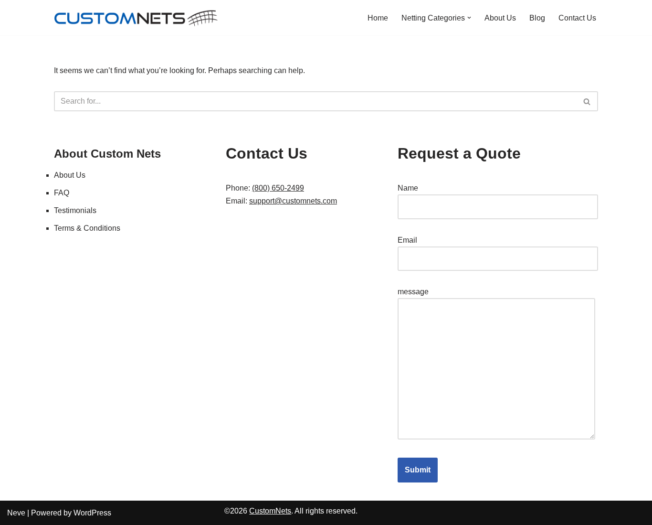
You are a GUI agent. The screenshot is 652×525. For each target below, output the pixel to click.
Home (378, 18)
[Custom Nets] (137, 18)
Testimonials (75, 210)
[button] (469, 18)
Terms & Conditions (87, 228)
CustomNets (270, 511)
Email (407, 240)
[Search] (587, 101)
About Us (500, 18)
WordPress (92, 513)
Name (408, 188)
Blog (537, 18)
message (413, 292)
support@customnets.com (293, 201)
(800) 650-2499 (278, 188)
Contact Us (577, 18)
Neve (16, 513)
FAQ (61, 193)
